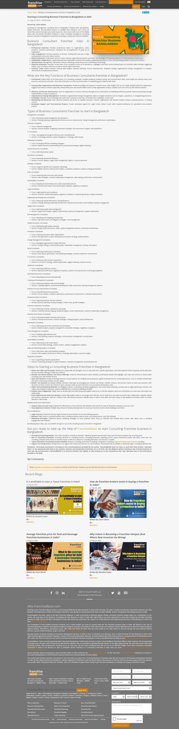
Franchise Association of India (40, 719)
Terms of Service (61, 719)
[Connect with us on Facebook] (51, 592)
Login (143, 6)
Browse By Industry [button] (54, 6)
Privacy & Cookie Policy (75, 719)
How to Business (33, 703)
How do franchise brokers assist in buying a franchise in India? (119, 483)
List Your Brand (140, 2)
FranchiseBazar (87, 429)
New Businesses (87, 2)
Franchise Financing (61, 709)
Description (116, 701)
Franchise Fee (85, 709)
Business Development (35, 706)
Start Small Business (88, 703)
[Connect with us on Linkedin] (63, 592)
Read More (30, 522)
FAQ (53, 719)
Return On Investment (62, 706)
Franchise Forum (33, 715)
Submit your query (120, 725)
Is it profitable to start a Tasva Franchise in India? (53, 481)
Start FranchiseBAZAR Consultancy (121, 2)
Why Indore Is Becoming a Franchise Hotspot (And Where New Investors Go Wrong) (117, 535)
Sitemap (102, 719)
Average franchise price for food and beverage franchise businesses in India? (51, 535)
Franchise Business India (36, 709)
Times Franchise (59, 715)
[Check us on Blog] (125, 592)
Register (136, 7)
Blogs (102, 6)
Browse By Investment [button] (72, 6)
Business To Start (60, 703)
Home (29, 12)
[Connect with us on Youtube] (119, 592)
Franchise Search (87, 712)
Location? (115, 693)
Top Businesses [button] (100, 2)
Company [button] (47, 2)
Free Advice (31, 712)
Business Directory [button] (60, 2)
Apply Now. (82, 690)
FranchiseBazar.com (47, 467)
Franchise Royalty (60, 712)
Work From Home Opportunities (92, 715)
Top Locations (75, 2)
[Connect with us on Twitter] (112, 592)
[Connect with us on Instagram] (57, 592)
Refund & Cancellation (91, 719)
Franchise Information (89, 706)
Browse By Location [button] (90, 6)
